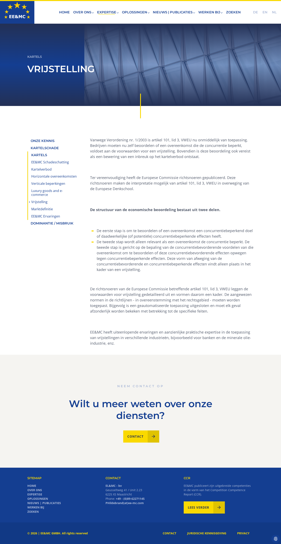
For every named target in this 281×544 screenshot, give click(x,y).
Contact (135, 436)
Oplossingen (37, 499)
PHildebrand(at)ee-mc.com (125, 503)
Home (31, 486)
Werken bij (35, 507)
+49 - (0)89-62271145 (130, 499)
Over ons (34, 490)
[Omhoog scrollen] (271, 534)
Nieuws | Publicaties (44, 503)
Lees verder (198, 507)
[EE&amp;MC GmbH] (17, 12)
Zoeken (33, 512)
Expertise (34, 494)
